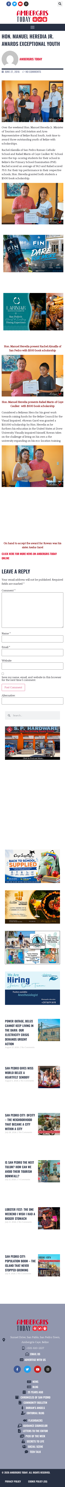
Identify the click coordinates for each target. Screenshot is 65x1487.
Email (6, 647)
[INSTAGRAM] (26, 4)
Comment (9, 590)
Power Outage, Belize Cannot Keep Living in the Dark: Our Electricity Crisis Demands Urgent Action (19, 1032)
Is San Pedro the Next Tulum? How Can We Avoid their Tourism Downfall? (19, 1169)
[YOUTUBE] (20, 4)
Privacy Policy (13, 1481)
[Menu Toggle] (32, 27)
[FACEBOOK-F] (8, 4)
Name (6, 633)
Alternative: (8, 695)
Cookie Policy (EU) (37, 1481)
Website (7, 660)
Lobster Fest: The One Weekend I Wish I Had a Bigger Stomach (20, 1214)
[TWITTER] (14, 4)
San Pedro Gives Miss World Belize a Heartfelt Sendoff (19, 1072)
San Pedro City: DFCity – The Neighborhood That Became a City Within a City (20, 1122)
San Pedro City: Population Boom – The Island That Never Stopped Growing (20, 1263)
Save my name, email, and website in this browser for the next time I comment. (31, 678)
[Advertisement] (32, 515)
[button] (60, 4)
